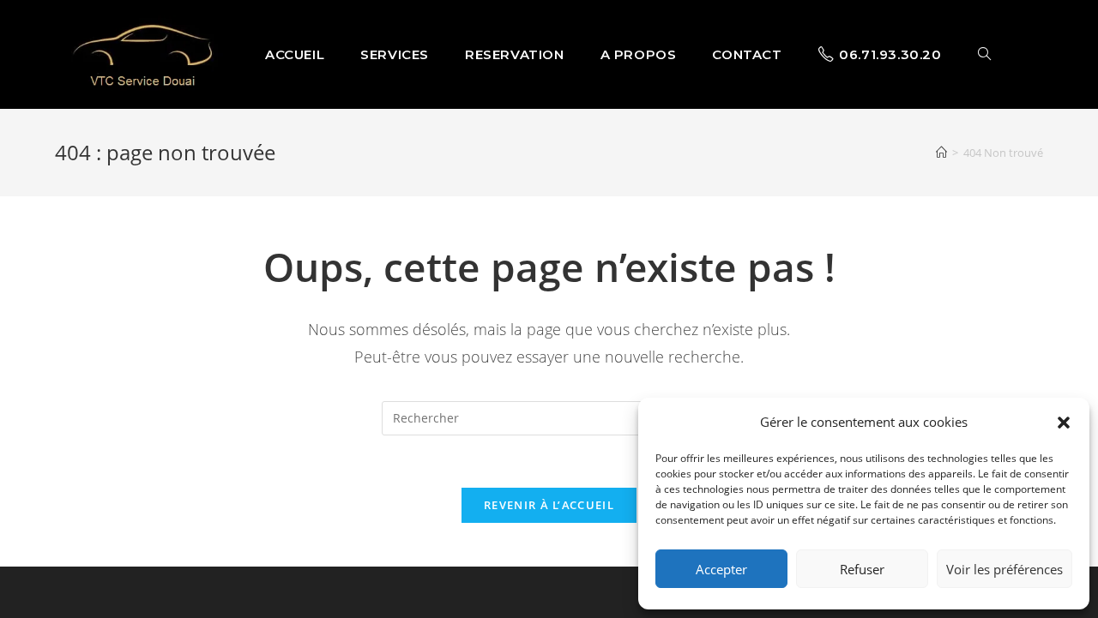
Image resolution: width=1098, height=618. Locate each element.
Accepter (721, 569)
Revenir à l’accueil (549, 505)
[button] (1063, 422)
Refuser (862, 569)
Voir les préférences (1004, 569)
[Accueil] (941, 152)
